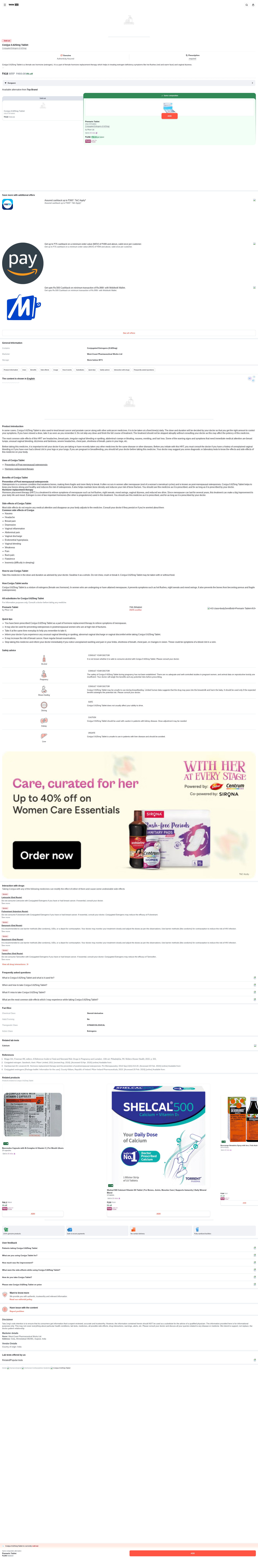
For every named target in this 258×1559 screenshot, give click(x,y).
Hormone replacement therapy (19, 469)
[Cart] (252, 5)
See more (6, 903)
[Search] (246, 5)
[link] (14, 4)
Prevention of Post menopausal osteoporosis (26, 465)
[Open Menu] (5, 5)
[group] (129, 18)
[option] (11, 370)
